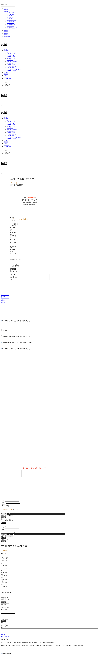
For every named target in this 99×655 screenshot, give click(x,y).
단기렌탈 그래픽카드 (11, 20)
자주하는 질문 (7, 36)
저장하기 (3, 517)
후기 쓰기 (3, 522)
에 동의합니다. (10, 509)
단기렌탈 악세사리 (11, 24)
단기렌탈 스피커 (10, 21)
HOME (5, 8)
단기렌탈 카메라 (10, 23)
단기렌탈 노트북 (10, 12)
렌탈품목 (6, 9)
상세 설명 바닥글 (5, 298)
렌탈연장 (6, 32)
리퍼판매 (6, 33)
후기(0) (2, 299)
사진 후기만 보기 (7, 519)
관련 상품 (3, 302)
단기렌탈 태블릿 (10, 14)
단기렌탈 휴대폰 (10, 26)
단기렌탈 (6, 11)
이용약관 (3, 634)
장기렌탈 (6, 30)
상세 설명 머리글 (5, 295)
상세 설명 (3, 296)
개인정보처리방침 (5, 636)
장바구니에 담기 (5, 604)
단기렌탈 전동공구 (11, 29)
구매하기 (3, 541)
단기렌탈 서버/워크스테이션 (13, 27)
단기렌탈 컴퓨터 (10, 15)
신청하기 (3, 620)
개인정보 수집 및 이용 (6, 509)
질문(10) (3, 301)
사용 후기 (6, 35)
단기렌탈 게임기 (10, 17)
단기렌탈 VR (9, 18)
